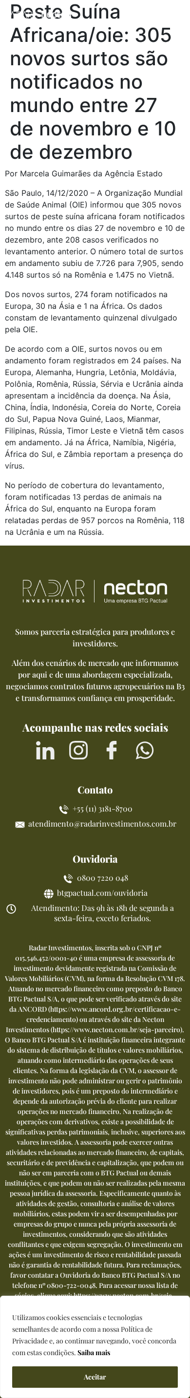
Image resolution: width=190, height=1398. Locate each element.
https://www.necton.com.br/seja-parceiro (116, 1029)
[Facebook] (111, 750)
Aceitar (95, 1376)
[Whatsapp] (144, 750)
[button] (174, 16)
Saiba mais (93, 1352)
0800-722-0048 (71, 1285)
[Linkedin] (45, 750)
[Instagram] (78, 750)
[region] (95, 1347)
